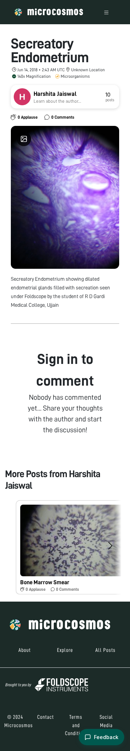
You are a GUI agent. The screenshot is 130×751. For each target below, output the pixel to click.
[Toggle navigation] (106, 12)
